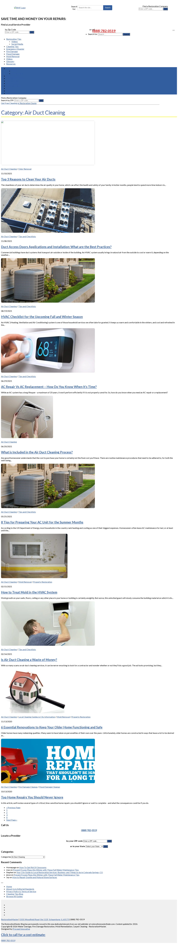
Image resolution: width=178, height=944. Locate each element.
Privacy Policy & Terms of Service (21, 891)
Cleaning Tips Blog (14, 894)
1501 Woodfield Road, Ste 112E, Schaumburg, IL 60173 (44, 919)
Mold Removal (12, 56)
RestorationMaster (9, 919)
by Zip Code (10, 29)
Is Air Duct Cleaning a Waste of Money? (29, 660)
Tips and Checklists (27, 236)
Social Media (17, 44)
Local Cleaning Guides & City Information (36, 717)
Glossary (10, 61)
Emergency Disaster (15, 49)
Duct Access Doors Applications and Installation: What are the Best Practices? (56, 247)
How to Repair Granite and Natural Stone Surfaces (34, 877)
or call (92, 29)
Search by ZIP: (7, 100)
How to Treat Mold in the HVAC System (29, 592)
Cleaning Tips (12, 46)
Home (9, 886)
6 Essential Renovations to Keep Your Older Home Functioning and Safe (51, 727)
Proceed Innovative (21, 929)
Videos (14, 41)
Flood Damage (12, 54)
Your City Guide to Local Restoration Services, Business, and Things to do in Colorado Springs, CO (59, 872)
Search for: (74, 7)
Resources (11, 64)
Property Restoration (42, 582)
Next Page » (11, 820)
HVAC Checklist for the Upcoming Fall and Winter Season (42, 317)
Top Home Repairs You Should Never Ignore (32, 797)
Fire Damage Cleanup (28, 787)
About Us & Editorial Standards (20, 889)
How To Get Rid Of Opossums (32, 867)
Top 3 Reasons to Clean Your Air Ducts (28, 179)
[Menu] (174, 30)
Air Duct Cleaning (9, 169)
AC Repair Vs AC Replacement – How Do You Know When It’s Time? (49, 387)
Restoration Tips (13, 39)
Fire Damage (12, 51)
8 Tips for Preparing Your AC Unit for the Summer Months (42, 522)
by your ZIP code (74, 841)
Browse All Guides (14, 896)
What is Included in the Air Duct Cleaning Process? (37, 452)
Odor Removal (24, 169)
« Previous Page (13, 807)
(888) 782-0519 (104, 31)
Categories (6, 857)
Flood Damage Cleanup (49, 787)
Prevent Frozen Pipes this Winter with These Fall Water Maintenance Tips (46, 870)
